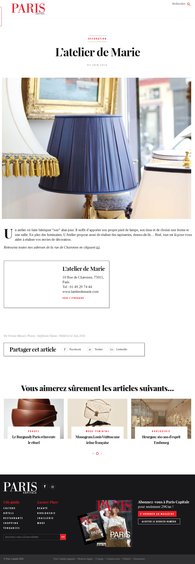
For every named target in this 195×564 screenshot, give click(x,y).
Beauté (42, 508)
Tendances (11, 528)
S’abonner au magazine (157, 513)
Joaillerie (45, 518)
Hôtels (8, 513)
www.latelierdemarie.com (80, 292)
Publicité (126, 559)
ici (97, 247)
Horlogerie (46, 513)
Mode (41, 523)
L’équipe (99, 559)
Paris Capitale (12, 559)
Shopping (11, 523)
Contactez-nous (113, 559)
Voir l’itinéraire (73, 298)
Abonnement (139, 559)
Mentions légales (85, 559)
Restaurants (13, 518)
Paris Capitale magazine (64, 559)
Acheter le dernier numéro (159, 521)
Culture (9, 508)
